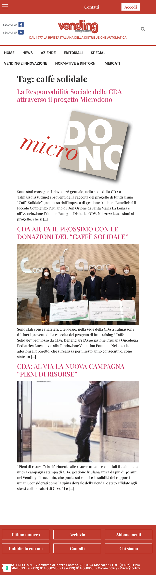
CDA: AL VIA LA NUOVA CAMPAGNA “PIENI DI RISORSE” (71, 370)
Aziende (48, 53)
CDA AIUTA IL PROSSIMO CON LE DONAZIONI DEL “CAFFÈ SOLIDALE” (72, 232)
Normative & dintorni (75, 63)
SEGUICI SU (10, 25)
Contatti (91, 7)
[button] (143, 29)
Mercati (112, 63)
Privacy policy (130, 568)
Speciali (98, 53)
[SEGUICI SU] (21, 24)
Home (9, 53)
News (28, 53)
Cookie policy (107, 568)
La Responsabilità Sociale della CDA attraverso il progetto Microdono (69, 95)
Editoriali (73, 53)
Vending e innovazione (25, 63)
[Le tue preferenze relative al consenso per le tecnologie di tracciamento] (7, 568)
